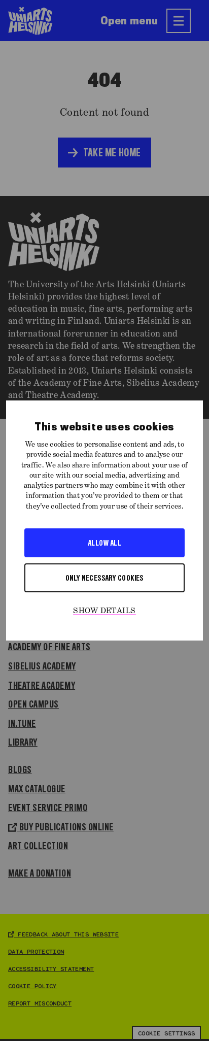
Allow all (104, 542)
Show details (104, 611)
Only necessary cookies (104, 577)
